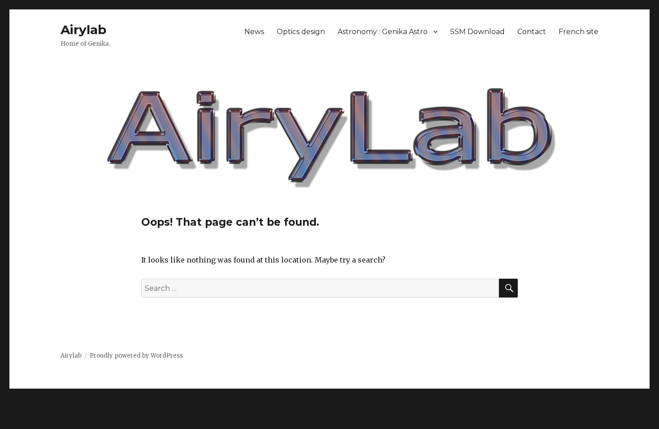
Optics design (301, 31)
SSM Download (477, 31)
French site (578, 31)
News (254, 31)
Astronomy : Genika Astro (383, 31)
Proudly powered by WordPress (136, 355)
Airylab (83, 29)
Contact (531, 31)
